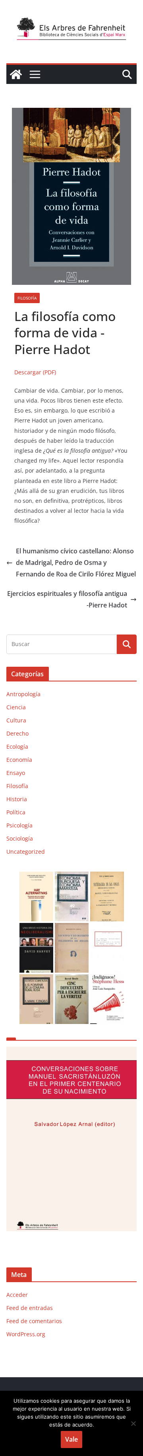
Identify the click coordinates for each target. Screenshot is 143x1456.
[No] (133, 1423)
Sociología (19, 838)
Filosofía (27, 298)
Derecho (17, 733)
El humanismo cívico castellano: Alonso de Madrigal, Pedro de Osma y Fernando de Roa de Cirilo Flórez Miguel (76, 562)
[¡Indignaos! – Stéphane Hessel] (107, 979)
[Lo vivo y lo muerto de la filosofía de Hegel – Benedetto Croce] (72, 928)
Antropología (23, 694)
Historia (16, 799)
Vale (71, 1439)
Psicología (19, 825)
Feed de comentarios (34, 1321)
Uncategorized (25, 851)
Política (15, 812)
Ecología (17, 746)
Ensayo (15, 773)
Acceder (17, 1294)
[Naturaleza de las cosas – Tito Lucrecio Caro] (107, 876)
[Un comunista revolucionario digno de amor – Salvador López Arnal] (107, 928)
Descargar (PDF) (35, 372)
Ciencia (16, 707)
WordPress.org (25, 1334)
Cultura (16, 720)
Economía (19, 759)
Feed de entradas (29, 1308)
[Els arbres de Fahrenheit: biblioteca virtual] (15, 74)
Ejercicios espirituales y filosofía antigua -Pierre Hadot (67, 599)
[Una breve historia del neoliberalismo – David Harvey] (36, 928)
